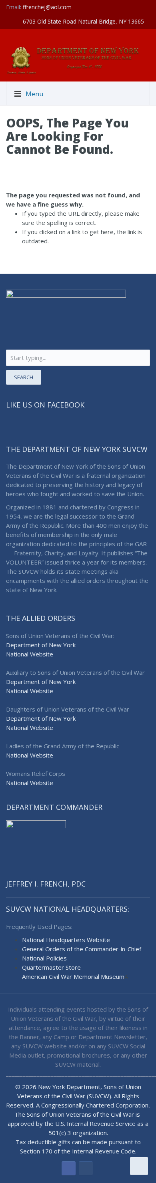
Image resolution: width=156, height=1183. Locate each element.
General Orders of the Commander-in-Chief (81, 949)
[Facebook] (69, 1168)
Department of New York (41, 645)
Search (23, 377)
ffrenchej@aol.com (47, 7)
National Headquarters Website (66, 940)
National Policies (44, 958)
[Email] (86, 1168)
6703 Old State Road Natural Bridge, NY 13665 (83, 21)
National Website (29, 654)
